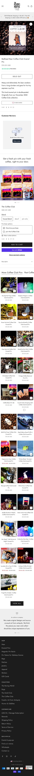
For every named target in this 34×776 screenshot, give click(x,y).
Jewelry (4, 666)
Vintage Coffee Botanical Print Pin (25, 377)
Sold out (17, 76)
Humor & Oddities (8, 703)
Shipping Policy (7, 720)
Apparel (4, 669)
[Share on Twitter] (8, 107)
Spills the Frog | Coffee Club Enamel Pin (8, 433)
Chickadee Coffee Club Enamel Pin (8, 377)
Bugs (3, 689)
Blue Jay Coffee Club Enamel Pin (8, 487)
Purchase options (7, 224)
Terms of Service (7, 727)
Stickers (4, 673)
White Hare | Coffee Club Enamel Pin (25, 487)
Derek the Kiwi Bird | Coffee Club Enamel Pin (25, 350)
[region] (17, 621)
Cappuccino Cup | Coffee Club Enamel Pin (9, 460)
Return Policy (6, 723)
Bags (3, 658)
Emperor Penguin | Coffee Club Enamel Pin (25, 297)
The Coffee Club (8, 206)
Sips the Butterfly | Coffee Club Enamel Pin (25, 323)
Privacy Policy (6, 731)
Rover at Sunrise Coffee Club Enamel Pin (25, 513)
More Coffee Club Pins (12, 272)
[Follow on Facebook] (2, 756)
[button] (17, 235)
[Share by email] (13, 107)
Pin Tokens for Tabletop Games (12, 655)
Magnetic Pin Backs (8, 651)
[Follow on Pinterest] (11, 756)
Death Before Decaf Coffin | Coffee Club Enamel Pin (25, 433)
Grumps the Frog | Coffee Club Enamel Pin (9, 297)
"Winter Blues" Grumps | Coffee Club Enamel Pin (25, 460)
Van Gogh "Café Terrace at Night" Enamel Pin (8, 540)
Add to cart (17, 245)
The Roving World (8, 686)
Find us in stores (7, 744)
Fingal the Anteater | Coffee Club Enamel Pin (8, 594)
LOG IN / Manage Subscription (13, 713)
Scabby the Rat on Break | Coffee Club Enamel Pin (9, 513)
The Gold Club (7, 693)
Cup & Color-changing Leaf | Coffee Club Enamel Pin (25, 404)
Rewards (5, 716)
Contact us (5, 751)
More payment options (17, 255)
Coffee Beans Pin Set (8, 403)
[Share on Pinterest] (11, 107)
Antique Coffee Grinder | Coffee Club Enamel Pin (25, 567)
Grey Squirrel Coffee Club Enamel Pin (9, 350)
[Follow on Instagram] (7, 756)
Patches (4, 662)
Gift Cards (5, 676)
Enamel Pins (6, 648)
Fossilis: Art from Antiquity (11, 700)
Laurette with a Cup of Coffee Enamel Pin (9, 567)
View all (17, 603)
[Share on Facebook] (6, 107)
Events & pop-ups (8, 740)
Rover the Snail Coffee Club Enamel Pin (8, 323)
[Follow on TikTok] (15, 756)
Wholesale (5, 747)
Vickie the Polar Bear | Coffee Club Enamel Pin (25, 540)
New (3, 644)
